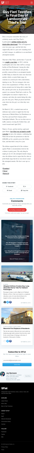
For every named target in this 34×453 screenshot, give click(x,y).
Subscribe (17, 364)
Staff (2, 416)
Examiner (6, 168)
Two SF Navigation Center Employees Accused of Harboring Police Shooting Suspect (17, 244)
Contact (3, 424)
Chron (5, 171)
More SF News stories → (17, 259)
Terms (2, 449)
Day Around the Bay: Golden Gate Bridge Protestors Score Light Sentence (17, 237)
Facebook (3, 431)
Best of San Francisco (7, 406)
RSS (2, 437)
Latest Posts (4, 401)
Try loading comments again (17, 210)
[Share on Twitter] (7, 302)
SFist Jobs (4, 403)
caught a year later (11, 62)
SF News (11, 8)
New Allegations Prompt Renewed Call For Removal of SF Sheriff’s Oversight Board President (17, 252)
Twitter (3, 434)
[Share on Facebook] (10, 302)
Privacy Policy (4, 447)
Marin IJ (6, 173)
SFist (4, 388)
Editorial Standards (6, 418)
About (2, 413)
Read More (28, 376)
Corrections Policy (6, 421)
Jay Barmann (21, 8)
